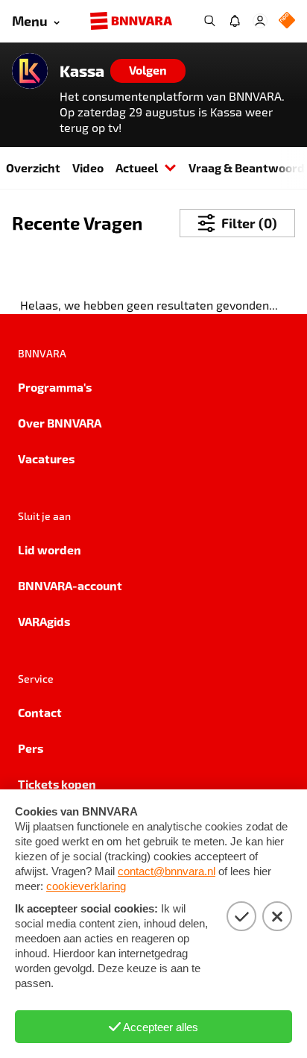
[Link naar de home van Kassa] (30, 71)
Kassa (82, 71)
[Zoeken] (209, 21)
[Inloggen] (260, 21)
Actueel (136, 167)
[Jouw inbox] (234, 21)
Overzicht (33, 167)
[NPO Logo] (287, 21)
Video (88, 167)
